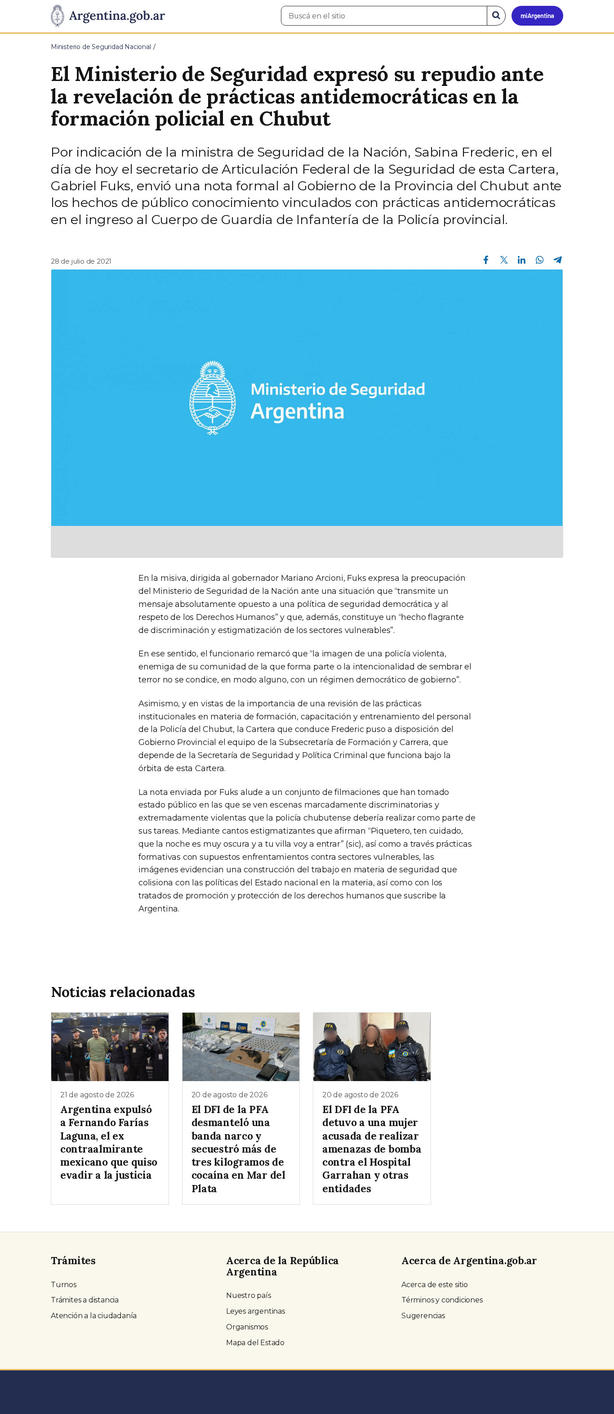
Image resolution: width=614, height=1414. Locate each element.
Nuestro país (248, 1295)
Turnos (63, 1284)
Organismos (247, 1327)
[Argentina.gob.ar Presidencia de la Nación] (108, 16)
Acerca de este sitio (434, 1284)
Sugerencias (423, 1315)
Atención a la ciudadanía (94, 1315)
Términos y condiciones (442, 1300)
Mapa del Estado (255, 1342)
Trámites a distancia (85, 1300)
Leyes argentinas (255, 1311)
